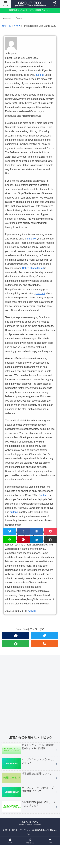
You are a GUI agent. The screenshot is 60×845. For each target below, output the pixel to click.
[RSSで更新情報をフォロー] (44, 643)
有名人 (17, 26)
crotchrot (40, 293)
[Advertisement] (30, 697)
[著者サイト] (16, 635)
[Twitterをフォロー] (44, 635)
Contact (43, 495)
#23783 (32, 611)
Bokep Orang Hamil (33, 268)
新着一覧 (6, 26)
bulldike (40, 75)
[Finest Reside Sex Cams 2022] (36, 531)
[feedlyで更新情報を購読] (16, 643)
